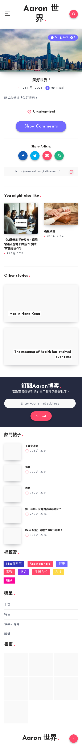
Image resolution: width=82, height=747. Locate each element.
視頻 (9, 580)
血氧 (27, 488)
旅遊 (24, 572)
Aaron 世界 (41, 14)
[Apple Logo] (16, 712)
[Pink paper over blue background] (16, 664)
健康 (62, 563)
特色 (7, 614)
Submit (41, 416)
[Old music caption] (66, 664)
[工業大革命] (12, 451)
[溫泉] (12, 472)
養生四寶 (49, 231)
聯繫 (7, 634)
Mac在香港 (14, 563)
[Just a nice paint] (41, 688)
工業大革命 (31, 446)
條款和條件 (12, 624)
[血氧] (12, 494)
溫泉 (27, 467)
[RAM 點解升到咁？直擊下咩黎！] (12, 536)
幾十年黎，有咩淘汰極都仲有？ (43, 509)
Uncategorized (44, 111)
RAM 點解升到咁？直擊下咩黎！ (44, 530)
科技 (59, 572)
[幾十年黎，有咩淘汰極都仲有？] (12, 515)
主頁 (7, 605)
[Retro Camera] (41, 664)
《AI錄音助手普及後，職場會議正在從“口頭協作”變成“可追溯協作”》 (21, 244)
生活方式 (41, 572)
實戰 (9, 572)
